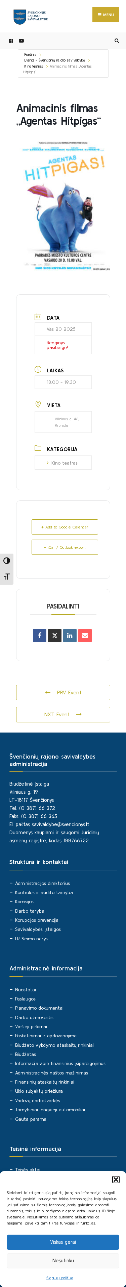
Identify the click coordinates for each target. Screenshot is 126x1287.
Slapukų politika (59, 1278)
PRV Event (69, 692)
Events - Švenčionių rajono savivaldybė (55, 60)
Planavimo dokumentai (39, 1008)
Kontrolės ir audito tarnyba (44, 892)
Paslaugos (25, 998)
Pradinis (30, 54)
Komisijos (24, 901)
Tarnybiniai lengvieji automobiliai (50, 1109)
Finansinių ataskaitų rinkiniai (44, 1082)
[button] (116, 1179)
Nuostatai (25, 989)
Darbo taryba (29, 911)
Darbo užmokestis (34, 1017)
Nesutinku (63, 1260)
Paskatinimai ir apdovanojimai (46, 1035)
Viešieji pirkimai (31, 1026)
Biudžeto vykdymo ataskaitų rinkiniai (54, 1045)
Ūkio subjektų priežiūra (39, 1091)
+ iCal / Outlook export (65, 547)
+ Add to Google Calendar (64, 527)
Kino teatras (34, 66)
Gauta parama (30, 1119)
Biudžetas (25, 1054)
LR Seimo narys (31, 938)
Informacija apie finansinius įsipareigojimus (60, 1063)
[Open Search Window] (116, 41)
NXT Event (57, 714)
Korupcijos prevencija (36, 920)
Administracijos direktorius (42, 883)
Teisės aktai (27, 1169)
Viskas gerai (63, 1242)
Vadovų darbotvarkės (37, 1100)
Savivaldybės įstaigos (38, 929)
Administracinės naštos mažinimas (51, 1072)
